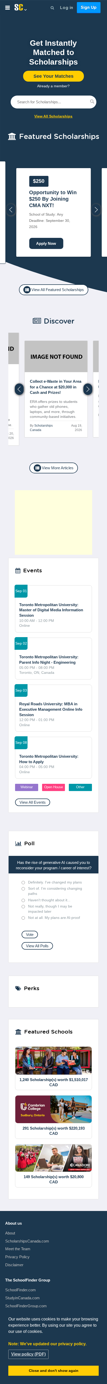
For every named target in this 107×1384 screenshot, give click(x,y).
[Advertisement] (54, 522)
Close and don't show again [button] (53, 1371)
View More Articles (54, 468)
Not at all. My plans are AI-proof (54, 918)
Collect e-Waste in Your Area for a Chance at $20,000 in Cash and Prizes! (36, 387)
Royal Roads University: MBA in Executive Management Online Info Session (50, 709)
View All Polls (37, 946)
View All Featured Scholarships (54, 289)
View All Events (32, 802)
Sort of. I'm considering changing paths (55, 891)
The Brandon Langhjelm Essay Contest (50, 198)
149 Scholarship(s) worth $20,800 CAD (54, 1179)
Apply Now (46, 243)
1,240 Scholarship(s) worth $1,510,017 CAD (53, 1082)
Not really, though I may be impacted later (50, 908)
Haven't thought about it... (49, 900)
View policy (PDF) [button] (28, 1354)
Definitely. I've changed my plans (55, 882)
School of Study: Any (50, 203)
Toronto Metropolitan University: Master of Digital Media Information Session (51, 610)
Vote (30, 934)
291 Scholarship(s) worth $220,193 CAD (54, 1131)
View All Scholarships (53, 116)
